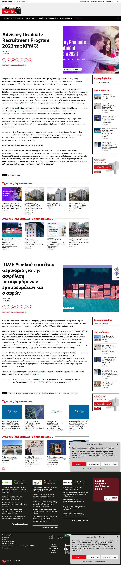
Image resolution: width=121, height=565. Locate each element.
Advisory (11, 175)
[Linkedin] (117, 1)
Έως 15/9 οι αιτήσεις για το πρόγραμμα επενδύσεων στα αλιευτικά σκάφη (14, 517)
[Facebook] (115, 1)
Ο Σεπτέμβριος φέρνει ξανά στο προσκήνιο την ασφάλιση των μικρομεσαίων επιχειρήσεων (109, 119)
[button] (117, 537)
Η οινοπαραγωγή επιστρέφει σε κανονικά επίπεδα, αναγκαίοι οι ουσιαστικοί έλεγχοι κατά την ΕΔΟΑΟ (75, 494)
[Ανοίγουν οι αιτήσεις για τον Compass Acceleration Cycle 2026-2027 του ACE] (79, 229)
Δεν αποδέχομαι (93, 557)
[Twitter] (8, 60)
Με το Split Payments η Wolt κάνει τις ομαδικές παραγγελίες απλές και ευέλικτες (74, 507)
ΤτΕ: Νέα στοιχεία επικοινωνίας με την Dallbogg (108, 96)
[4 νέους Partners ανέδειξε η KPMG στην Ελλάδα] (56, 194)
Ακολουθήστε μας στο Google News (14, 65)
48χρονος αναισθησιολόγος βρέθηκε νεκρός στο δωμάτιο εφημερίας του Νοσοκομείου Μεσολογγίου (44, 495)
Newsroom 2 (6, 53)
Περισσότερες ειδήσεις (20, 524)
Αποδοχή (79, 557)
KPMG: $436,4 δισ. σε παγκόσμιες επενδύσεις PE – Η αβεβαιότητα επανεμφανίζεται (78, 205)
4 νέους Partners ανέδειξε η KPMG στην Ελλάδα (55, 205)
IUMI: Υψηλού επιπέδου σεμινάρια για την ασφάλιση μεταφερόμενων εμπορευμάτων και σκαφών (11, 243)
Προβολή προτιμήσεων (109, 557)
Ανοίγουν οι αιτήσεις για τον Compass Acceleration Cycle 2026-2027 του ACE (79, 241)
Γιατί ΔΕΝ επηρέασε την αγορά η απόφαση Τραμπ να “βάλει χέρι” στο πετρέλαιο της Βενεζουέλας (13, 497)
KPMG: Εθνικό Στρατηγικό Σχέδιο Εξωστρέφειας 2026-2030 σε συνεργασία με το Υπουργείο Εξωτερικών (34, 207)
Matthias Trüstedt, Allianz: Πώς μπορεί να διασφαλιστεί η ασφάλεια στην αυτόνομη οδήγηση (109, 107)
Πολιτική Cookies (87, 561)
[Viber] (17, 60)
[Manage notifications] (3, 561)
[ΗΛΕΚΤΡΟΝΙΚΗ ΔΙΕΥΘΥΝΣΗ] (26, 60)
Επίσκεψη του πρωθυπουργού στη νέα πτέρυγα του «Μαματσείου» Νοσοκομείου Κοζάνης (45, 511)
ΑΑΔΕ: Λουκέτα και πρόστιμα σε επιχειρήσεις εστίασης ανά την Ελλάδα (74, 513)
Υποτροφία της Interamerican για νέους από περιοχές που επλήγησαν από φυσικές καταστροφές (34, 242)
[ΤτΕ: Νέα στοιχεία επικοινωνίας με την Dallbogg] (97, 96)
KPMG (18, 175)
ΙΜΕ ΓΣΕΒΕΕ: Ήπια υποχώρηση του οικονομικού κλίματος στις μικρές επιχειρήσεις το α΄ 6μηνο (12, 511)
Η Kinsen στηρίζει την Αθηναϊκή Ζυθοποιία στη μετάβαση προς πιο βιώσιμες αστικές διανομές (73, 501)
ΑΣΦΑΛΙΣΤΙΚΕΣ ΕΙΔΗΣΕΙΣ (72, 69)
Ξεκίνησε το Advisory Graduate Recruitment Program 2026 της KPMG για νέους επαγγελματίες (12, 205)
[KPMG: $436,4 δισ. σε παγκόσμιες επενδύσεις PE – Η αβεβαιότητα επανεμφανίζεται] (79, 194)
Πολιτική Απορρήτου (100, 561)
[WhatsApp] (21, 60)
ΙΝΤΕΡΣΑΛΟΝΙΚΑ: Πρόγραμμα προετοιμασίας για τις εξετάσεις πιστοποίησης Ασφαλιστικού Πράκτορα (56, 243)
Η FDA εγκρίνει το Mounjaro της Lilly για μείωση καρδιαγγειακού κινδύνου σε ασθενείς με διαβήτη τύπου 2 (45, 489)
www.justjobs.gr (22, 111)
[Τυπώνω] (30, 60)
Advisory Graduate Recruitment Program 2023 (20, 113)
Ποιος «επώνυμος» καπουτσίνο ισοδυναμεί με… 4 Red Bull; (72, 488)
